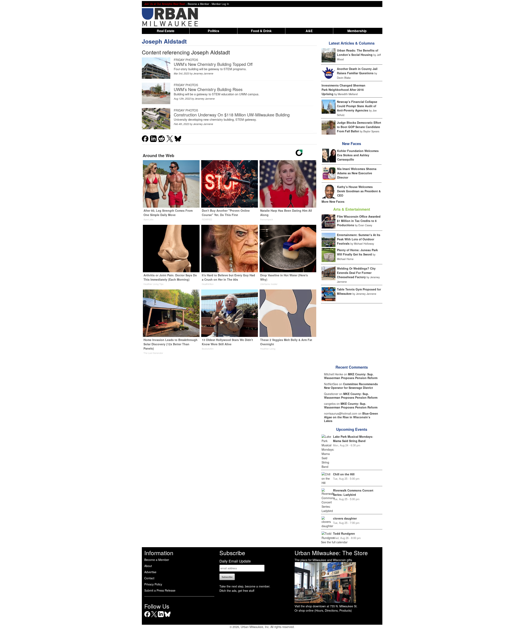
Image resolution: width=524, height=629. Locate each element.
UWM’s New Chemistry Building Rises (208, 89)
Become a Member (156, 560)
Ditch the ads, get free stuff (236, 590)
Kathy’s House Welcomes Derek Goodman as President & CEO (359, 191)
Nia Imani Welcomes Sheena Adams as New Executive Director (356, 173)
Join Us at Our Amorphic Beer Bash (164, 4)
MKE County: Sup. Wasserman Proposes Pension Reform (350, 376)
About (148, 566)
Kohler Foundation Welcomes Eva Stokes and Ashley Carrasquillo (358, 155)
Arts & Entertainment (351, 209)
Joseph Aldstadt (164, 41)
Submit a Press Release (159, 590)
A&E (309, 30)
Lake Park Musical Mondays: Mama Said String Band (353, 438)
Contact (149, 578)
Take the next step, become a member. (244, 586)
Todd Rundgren (344, 533)
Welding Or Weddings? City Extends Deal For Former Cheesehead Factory (356, 272)
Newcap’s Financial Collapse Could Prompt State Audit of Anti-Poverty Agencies (357, 106)
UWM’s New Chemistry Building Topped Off (213, 64)
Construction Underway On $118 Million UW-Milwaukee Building (232, 115)
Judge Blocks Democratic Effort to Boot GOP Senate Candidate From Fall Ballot (359, 126)
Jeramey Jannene (203, 73)
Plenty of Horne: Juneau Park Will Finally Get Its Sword (357, 252)
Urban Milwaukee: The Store (331, 553)
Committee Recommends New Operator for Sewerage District (351, 386)
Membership (357, 30)
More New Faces (333, 201)
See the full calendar (334, 542)
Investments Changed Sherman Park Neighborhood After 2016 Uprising (343, 89)
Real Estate (165, 30)
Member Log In (220, 4)
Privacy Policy (153, 584)
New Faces (351, 143)
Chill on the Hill (344, 474)
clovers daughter (345, 518)
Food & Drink (261, 30)
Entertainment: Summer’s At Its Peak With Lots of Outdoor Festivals (358, 239)
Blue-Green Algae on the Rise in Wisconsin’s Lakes (351, 417)
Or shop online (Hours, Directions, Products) (323, 610)
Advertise (150, 572)
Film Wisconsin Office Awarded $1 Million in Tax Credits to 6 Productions (359, 220)
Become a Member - (200, 4)
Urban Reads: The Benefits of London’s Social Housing (357, 52)
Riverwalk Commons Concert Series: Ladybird (353, 492)
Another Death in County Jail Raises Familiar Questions (357, 71)
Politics (213, 30)
